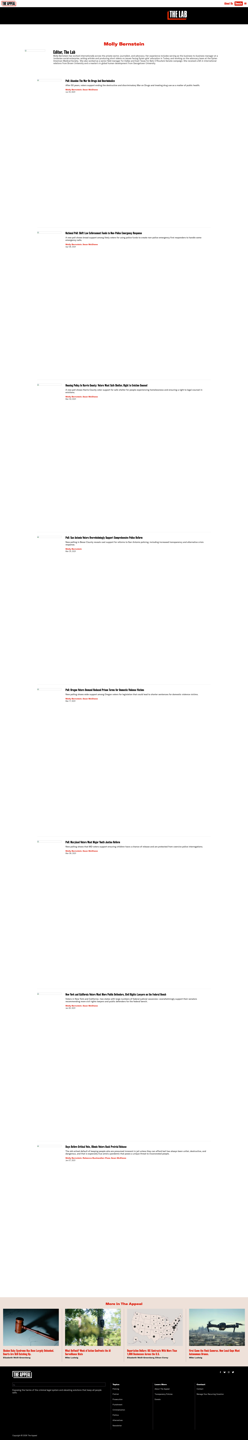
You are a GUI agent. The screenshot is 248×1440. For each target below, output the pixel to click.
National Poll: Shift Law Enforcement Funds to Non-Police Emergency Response (103, 233)
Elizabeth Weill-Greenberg (16, 1357)
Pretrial (116, 1394)
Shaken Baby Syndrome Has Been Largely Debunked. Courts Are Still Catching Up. (28, 1352)
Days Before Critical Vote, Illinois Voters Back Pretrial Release (96, 1146)
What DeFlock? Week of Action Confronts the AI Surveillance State (88, 1352)
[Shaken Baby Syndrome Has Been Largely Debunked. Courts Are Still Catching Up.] (31, 1327)
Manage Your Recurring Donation (210, 1394)
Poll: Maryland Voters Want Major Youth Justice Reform (92, 842)
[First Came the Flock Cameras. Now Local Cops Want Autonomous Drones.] (217, 1327)
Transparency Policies (164, 1394)
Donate (238, 3)
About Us (228, 3)
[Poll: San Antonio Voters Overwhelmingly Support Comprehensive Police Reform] (49, 608)
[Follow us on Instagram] (230, 1372)
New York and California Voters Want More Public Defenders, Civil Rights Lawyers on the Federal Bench (115, 994)
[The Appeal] (9, 3)
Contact (200, 1389)
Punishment (117, 1404)
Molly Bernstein (73, 89)
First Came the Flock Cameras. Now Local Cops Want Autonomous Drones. (214, 1352)
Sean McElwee (90, 89)
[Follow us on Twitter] (234, 1372)
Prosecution (117, 1399)
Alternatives (118, 1420)
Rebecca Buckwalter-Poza (96, 1158)
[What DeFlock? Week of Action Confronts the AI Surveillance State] (93, 1327)
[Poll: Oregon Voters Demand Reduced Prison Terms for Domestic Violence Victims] (49, 760)
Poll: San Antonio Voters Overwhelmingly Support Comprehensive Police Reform (104, 537)
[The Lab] (177, 15)
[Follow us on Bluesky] (226, 1372)
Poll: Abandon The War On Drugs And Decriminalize (90, 81)
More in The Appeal (124, 1304)
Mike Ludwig (71, 1357)
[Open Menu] (245, 3)
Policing (116, 1389)
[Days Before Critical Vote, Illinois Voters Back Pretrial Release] (49, 1217)
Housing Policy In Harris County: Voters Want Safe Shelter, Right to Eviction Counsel (106, 385)
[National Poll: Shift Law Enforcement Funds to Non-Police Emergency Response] (49, 304)
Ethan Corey (161, 1357)
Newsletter (117, 1425)
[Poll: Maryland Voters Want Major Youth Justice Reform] (49, 913)
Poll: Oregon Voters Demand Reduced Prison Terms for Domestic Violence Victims (104, 690)
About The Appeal (162, 1389)
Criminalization (119, 1410)
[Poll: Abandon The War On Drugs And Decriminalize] (49, 151)
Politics (116, 1415)
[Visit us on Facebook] (221, 1372)
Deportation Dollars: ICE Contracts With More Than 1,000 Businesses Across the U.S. (152, 1352)
